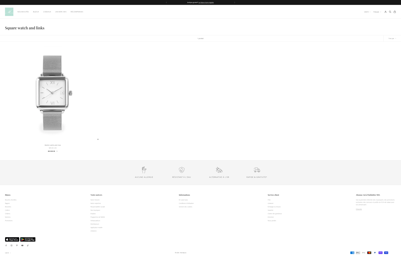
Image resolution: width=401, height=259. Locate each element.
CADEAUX (47, 12)
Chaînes (7, 214)
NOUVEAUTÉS (23, 12)
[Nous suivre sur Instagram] (11, 245)
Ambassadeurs (95, 221)
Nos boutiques (95, 210)
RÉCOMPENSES (77, 12)
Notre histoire (95, 200)
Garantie (270, 210)
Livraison (270, 203)
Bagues (7, 203)
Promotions (9, 221)
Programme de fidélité (98, 217)
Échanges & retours (274, 207)
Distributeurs (95, 224)
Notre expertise (96, 203)
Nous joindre (272, 221)
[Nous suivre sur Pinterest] (17, 245)
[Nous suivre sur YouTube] (22, 245)
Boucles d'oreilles (10, 200)
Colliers (7, 210)
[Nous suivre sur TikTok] (28, 245)
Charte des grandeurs (275, 214)
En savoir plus (183, 200)
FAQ (269, 200)
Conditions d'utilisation (186, 203)
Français (376, 12)
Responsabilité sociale (98, 207)
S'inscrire (359, 209)
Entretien (271, 217)
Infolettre (94, 231)
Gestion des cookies (185, 207)
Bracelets (8, 207)
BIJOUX (36, 12)
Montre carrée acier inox (53, 145)
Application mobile (96, 227)
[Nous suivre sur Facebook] (6, 245)
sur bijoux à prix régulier (206, 2)
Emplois (93, 214)
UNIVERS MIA (61, 12)
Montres (8, 217)
